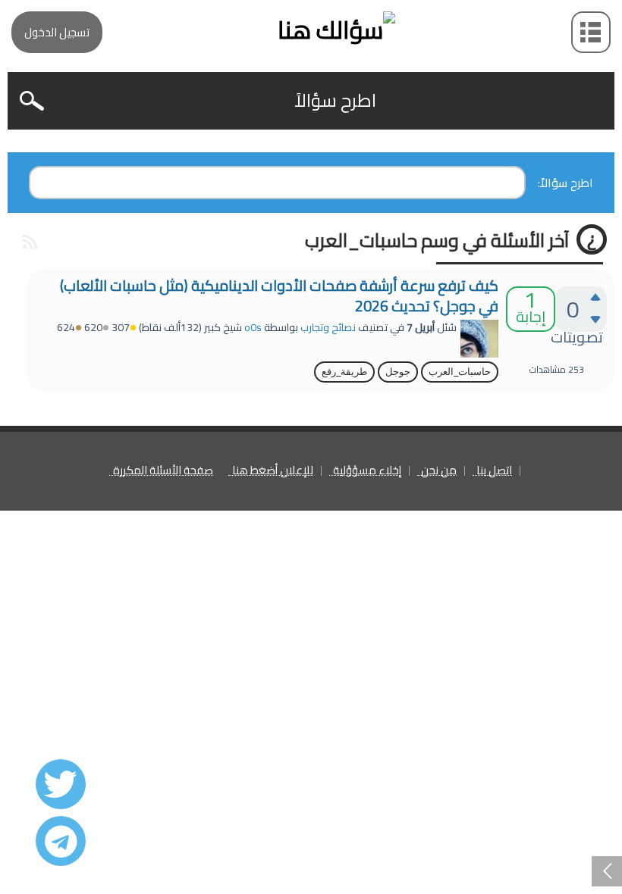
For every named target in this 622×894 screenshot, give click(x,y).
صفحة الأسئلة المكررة (163, 471)
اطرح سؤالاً (335, 100)
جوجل (397, 371)
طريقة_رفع (344, 371)
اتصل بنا (494, 471)
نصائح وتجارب (328, 327)
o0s (253, 327)
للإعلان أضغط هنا (272, 471)
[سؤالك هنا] (311, 29)
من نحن (439, 471)
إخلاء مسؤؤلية (367, 471)
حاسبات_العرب (460, 371)
